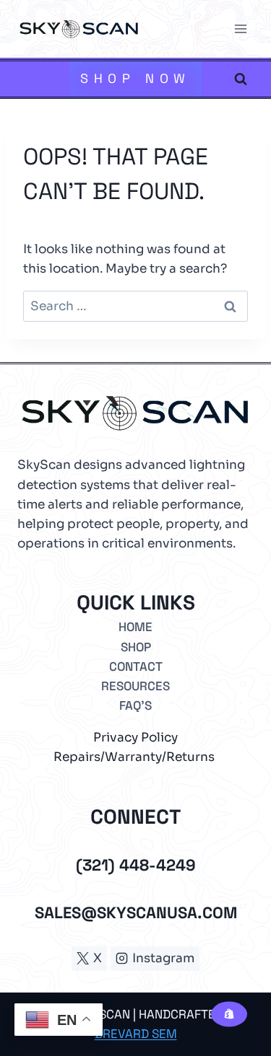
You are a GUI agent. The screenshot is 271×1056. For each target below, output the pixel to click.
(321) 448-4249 (136, 865)
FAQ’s (135, 705)
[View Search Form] (241, 79)
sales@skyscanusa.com (136, 912)
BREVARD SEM (136, 1034)
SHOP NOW (136, 78)
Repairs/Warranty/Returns (134, 757)
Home (135, 627)
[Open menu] (240, 28)
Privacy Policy (135, 737)
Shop (136, 647)
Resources (135, 686)
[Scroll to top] (227, 1003)
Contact (136, 666)
